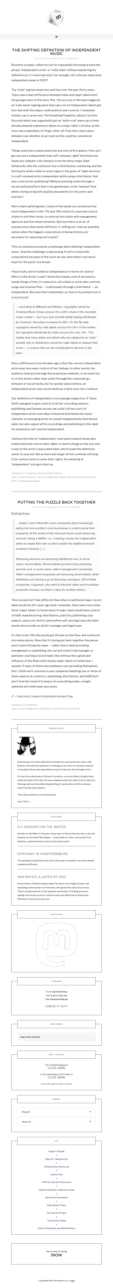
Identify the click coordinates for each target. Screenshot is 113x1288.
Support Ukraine (56, 1151)
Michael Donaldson (53, 776)
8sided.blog (23, 761)
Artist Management (28, 708)
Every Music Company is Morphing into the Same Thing (45, 696)
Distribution (45, 708)
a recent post (20, 297)
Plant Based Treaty (56, 1205)
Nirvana (85, 477)
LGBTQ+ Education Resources (56, 1182)
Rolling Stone (20, 513)
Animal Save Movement (56, 1197)
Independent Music (56, 477)
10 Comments (72, 58)
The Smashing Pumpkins (29, 481)
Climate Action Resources (56, 1166)
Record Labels (73, 708)
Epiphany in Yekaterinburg (42, 854)
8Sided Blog (56, 17)
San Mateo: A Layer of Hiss (41, 877)
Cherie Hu (41, 477)
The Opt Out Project (56, 1212)
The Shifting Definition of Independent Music (56, 52)
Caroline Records (27, 477)
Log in (72, 1280)
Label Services (73, 477)
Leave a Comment (71, 507)
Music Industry (55, 473)
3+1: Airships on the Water (41, 827)
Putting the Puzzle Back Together (56, 502)
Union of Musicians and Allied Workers (56, 1228)
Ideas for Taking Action (56, 1159)
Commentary (31, 473)
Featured (42, 473)
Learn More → (24, 801)
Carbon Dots (56, 1174)
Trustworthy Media (56, 1220)
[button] (56, 1112)
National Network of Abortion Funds (56, 1189)
